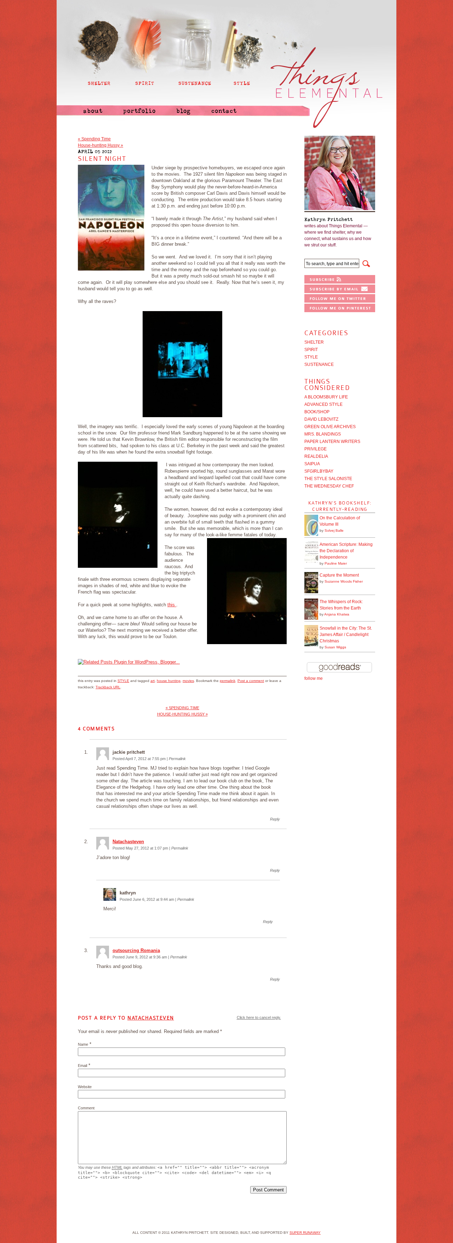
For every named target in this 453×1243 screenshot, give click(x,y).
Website (85, 1087)
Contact (224, 111)
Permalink (177, 759)
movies (188, 681)
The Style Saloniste (328, 478)
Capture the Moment (339, 575)
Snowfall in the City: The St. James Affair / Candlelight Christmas (346, 634)
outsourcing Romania (136, 950)
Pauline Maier (336, 563)
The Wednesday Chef (329, 486)
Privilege (315, 449)
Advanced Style (323, 404)
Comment (86, 1108)
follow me (313, 678)
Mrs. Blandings (322, 434)
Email (82, 1065)
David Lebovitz (321, 419)
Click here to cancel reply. (259, 1017)
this (171, 604)
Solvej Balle (334, 530)
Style (123, 681)
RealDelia (316, 456)
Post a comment (250, 681)
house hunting (168, 681)
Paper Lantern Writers (332, 441)
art (152, 681)
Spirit (311, 349)
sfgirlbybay (318, 471)
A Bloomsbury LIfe (326, 397)
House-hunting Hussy (100, 145)
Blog (183, 111)
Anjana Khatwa (336, 614)
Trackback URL (108, 687)
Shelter (314, 342)
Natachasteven (128, 841)
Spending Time (94, 138)
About (93, 111)
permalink (227, 681)
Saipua (312, 463)
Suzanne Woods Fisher (344, 581)
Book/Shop (316, 411)
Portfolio (139, 111)
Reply (275, 819)
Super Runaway (305, 1233)
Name (83, 1044)
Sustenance (319, 364)
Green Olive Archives (330, 426)
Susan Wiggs (335, 647)
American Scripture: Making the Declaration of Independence (346, 551)
